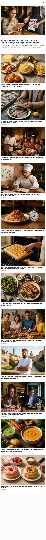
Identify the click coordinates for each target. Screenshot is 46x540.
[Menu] (43, 2)
